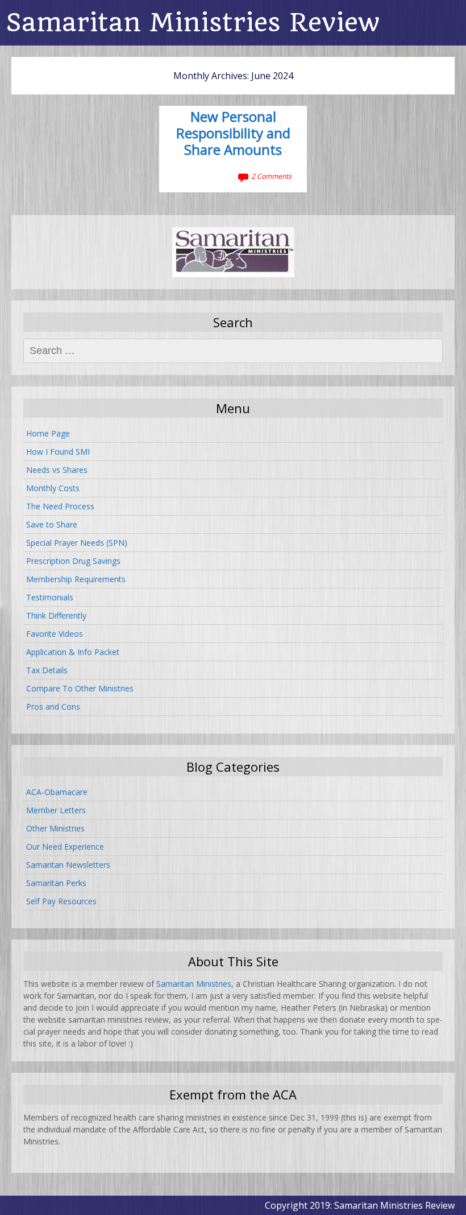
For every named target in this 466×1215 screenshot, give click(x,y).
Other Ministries (55, 828)
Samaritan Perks (56, 883)
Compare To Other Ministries (80, 688)
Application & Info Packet (72, 651)
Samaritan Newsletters (68, 864)
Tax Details (47, 670)
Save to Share (51, 524)
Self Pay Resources (61, 901)
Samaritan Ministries (193, 983)
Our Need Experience (65, 846)
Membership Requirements (76, 579)
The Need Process (60, 506)
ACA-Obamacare (57, 791)
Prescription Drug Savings (73, 560)
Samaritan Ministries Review (193, 22)
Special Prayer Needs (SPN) (76, 542)
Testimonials (49, 597)
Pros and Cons (53, 706)
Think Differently (56, 615)
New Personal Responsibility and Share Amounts (233, 134)
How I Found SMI (58, 451)
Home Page (48, 433)
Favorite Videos (54, 633)
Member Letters (56, 810)
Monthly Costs (53, 488)
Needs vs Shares (57, 469)
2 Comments (271, 176)
